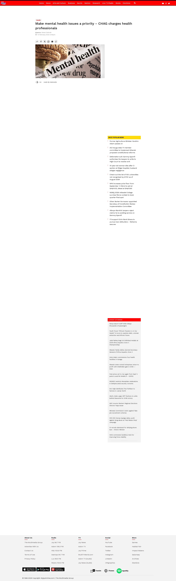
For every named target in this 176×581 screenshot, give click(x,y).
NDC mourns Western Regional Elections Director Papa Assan (123, 405)
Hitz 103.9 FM (56, 551)
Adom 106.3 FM (57, 546)
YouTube (108, 542)
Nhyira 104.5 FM (57, 563)
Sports (79, 3)
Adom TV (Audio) (85, 559)
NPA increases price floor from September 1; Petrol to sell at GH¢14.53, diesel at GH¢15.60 (122, 186)
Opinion (87, 3)
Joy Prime (82, 551)
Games (135, 542)
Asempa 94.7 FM (58, 555)
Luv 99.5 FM (56, 559)
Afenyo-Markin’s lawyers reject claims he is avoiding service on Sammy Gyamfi (122, 212)
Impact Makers (138, 551)
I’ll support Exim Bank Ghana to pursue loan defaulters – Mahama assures (123, 221)
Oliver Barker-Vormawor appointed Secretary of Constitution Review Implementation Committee (123, 204)
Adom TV (82, 546)
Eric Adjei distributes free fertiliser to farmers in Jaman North (122, 391)
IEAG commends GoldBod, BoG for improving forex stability (121, 437)
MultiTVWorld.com (85, 555)
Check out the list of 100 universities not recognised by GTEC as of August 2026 (124, 177)
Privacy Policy (30, 559)
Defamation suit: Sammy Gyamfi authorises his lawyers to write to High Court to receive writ (123, 159)
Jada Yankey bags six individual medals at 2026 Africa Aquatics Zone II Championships (123, 344)
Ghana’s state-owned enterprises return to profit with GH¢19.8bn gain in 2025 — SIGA (124, 368)
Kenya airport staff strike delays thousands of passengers (120, 326)
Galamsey (136, 555)
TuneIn (98, 571)
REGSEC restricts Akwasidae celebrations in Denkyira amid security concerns (123, 383)
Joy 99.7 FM (56, 542)
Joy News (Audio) (85, 563)
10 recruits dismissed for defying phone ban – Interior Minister (123, 430)
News (48, 3)
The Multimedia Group (33, 542)
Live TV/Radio (107, 3)
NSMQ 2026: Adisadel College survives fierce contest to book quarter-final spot (122, 195)
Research (96, 3)
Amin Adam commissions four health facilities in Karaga (122, 359)
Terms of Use (30, 555)
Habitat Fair (136, 546)
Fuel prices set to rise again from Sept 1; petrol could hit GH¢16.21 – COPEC (123, 376)
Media (118, 3)
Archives (135, 559)
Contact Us (29, 551)
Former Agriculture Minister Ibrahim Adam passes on (124, 142)
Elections (126, 3)
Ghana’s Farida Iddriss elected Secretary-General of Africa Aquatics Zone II (123, 352)
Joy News (82, 542)
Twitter (108, 551)
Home (41, 3)
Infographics (110, 563)
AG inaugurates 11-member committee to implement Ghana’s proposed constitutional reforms (123, 150)
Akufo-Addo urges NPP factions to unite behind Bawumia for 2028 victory (123, 398)
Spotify (125, 571)
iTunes (111, 571)
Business (71, 3)
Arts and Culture (59, 3)
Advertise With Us (31, 546)
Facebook (109, 546)
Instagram (109, 555)
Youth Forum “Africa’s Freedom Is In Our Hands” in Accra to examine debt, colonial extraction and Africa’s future (124, 334)
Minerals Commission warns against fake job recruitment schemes (123, 413)
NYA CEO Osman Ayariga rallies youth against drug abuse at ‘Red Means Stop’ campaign (123, 421)
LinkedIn (108, 559)
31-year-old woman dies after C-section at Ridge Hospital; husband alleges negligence (123, 168)
